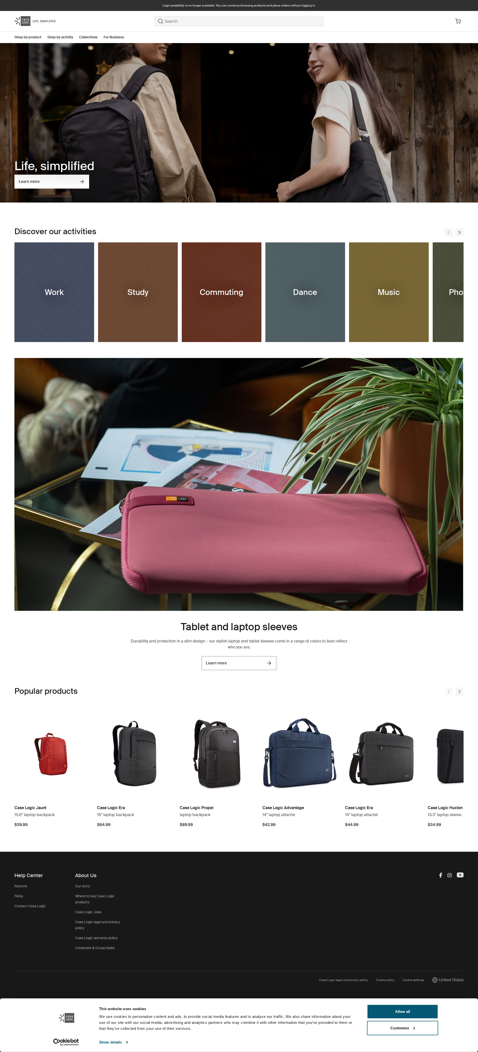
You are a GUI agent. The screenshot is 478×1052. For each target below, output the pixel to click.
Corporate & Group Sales (95, 948)
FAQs (18, 896)
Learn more (29, 181)
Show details (110, 1042)
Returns (20, 886)
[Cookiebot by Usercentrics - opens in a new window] (66, 1042)
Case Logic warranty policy (96, 938)
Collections (88, 37)
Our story (82, 886)
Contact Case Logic (30, 906)
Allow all (402, 1011)
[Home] (84, 21)
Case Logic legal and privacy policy (343, 980)
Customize (399, 1028)
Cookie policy (385, 980)
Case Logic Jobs (88, 912)
